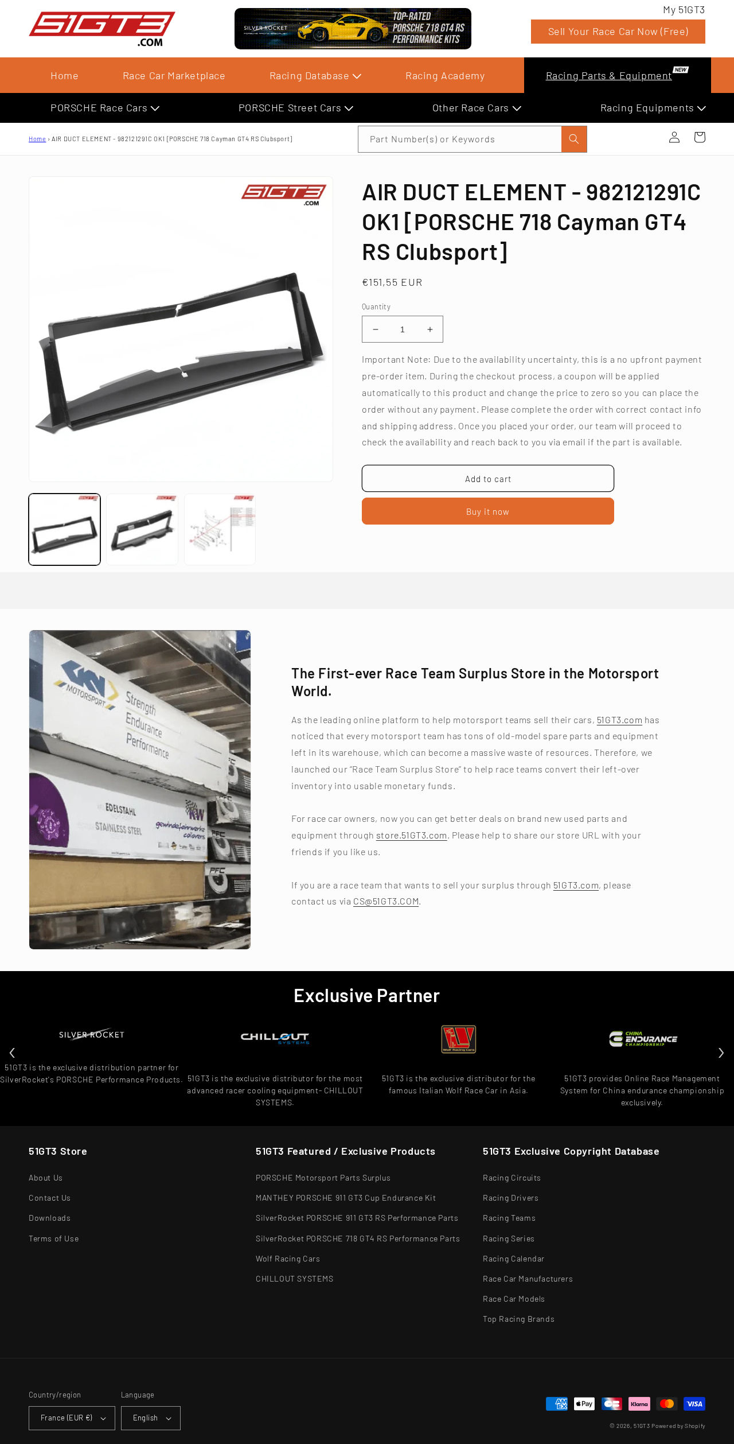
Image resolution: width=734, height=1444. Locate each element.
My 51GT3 (684, 9)
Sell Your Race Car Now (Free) (618, 31)
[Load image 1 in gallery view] (64, 529)
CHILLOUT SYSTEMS (295, 1278)
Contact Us (50, 1197)
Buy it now (488, 511)
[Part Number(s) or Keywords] (649, 137)
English (145, 1417)
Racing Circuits (512, 1177)
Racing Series (509, 1238)
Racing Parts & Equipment (609, 75)
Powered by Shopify (678, 1425)
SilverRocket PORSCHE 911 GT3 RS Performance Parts (357, 1217)
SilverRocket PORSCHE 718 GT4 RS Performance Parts (358, 1238)
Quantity (376, 306)
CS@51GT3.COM (386, 900)
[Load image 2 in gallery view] (142, 529)
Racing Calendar (514, 1258)
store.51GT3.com (411, 834)
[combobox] (472, 139)
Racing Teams (509, 1217)
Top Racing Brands (519, 1318)
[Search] (574, 139)
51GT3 (642, 1425)
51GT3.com (619, 719)
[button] (649, 137)
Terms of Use (54, 1238)
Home (64, 75)
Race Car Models (514, 1298)
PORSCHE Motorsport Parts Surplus (323, 1177)
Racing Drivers (510, 1197)
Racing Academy (445, 75)
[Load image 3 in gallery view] (220, 529)
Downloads (50, 1217)
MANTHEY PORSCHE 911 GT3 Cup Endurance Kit (346, 1197)
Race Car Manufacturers (528, 1278)
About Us (46, 1177)
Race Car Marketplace (174, 75)
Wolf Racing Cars (288, 1258)
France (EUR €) (66, 1417)
